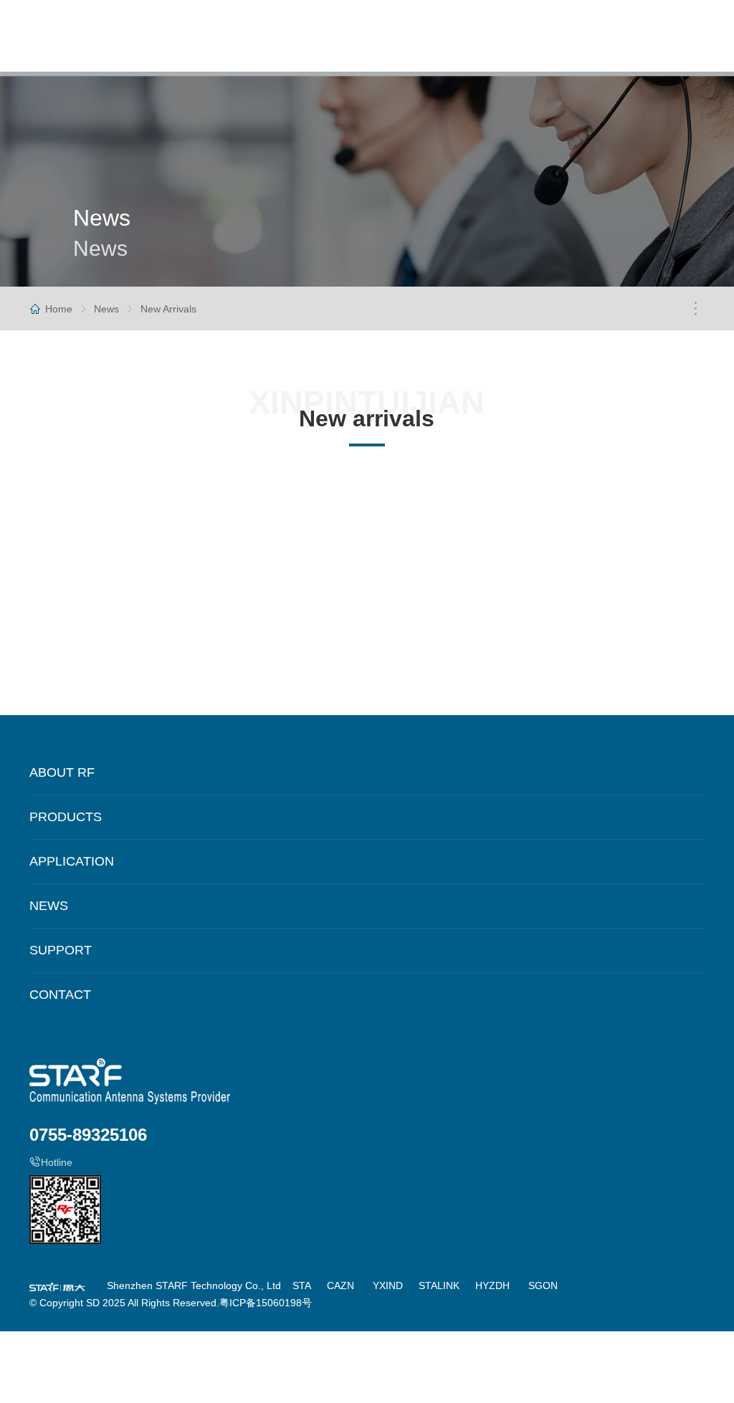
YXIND (388, 1285)
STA (301, 1285)
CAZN (340, 1285)
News (106, 309)
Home (58, 309)
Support (60, 950)
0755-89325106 (88, 1134)
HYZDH (492, 1285)
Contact (60, 994)
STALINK (439, 1285)
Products (65, 817)
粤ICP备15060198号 (265, 1302)
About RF (62, 772)
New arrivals (168, 309)
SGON (543, 1285)
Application (71, 861)
